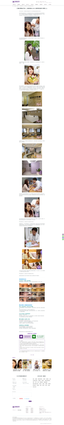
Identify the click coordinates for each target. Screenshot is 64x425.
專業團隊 (27, 409)
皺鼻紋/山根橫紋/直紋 (47, 380)
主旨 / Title (13, 388)
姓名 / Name (13, 378)
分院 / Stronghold (14, 385)
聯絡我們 (32, 412)
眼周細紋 (39, 380)
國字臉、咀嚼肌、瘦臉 (35, 383)
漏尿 (40, 385)
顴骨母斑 (49, 383)
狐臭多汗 (43, 380)
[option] (17, 365)
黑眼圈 (46, 383)
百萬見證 (27, 412)
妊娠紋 (43, 383)
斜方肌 (43, 385)
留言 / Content (14, 391)
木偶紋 (49, 385)
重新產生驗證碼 (27, 398)
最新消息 (32, 408)
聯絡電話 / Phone (24, 378)
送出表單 (30, 401)
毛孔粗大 (40, 383)
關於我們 (27, 408)
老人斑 (46, 385)
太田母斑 (38, 385)
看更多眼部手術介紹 (22, 279)
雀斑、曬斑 (34, 385)
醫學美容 (32, 409)
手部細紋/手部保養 (35, 380)
